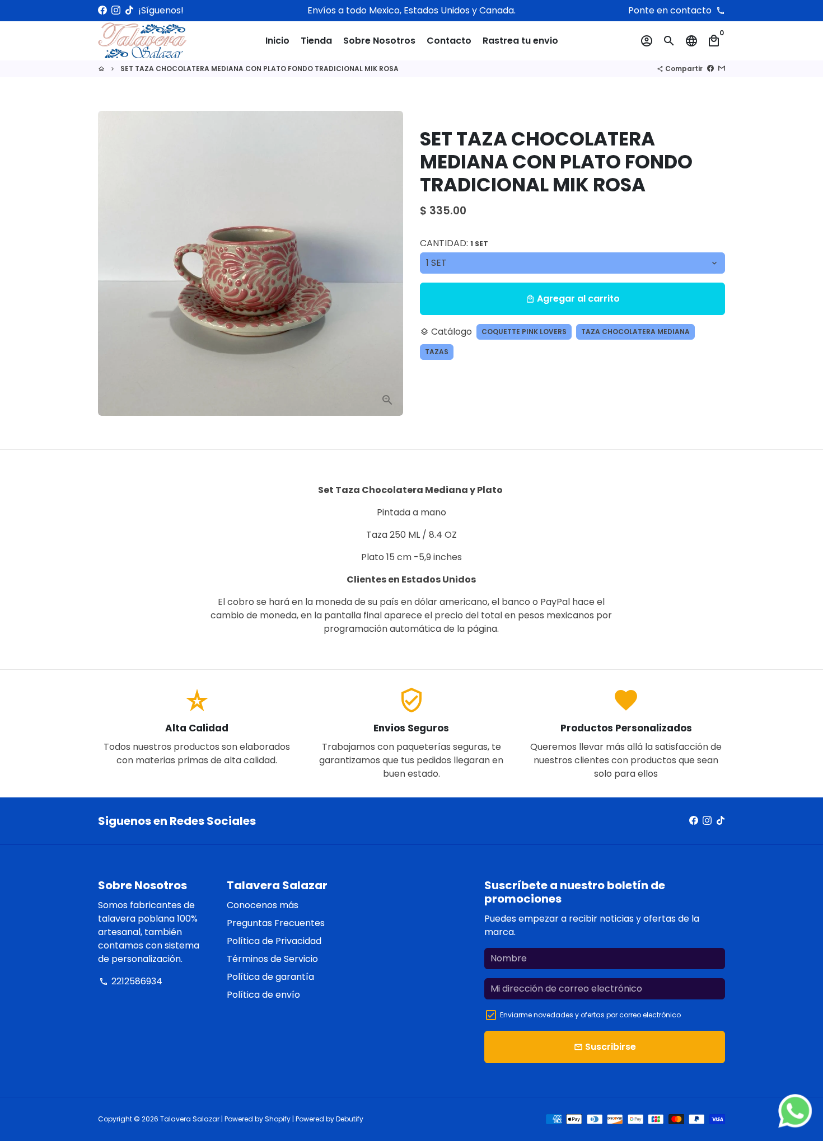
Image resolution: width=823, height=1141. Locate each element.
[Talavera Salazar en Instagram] (115, 10)
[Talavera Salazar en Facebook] (102, 10)
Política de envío (263, 994)
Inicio (277, 40)
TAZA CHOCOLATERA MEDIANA (635, 331)
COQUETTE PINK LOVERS (524, 331)
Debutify (349, 1119)
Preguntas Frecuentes (276, 923)
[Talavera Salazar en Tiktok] (129, 10)
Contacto (449, 40)
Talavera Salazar (189, 1119)
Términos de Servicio (272, 958)
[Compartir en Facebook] (710, 68)
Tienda (316, 40)
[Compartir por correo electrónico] (721, 68)
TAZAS (436, 351)
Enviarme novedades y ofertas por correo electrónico (590, 1015)
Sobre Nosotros (379, 40)
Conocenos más (262, 905)
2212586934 (130, 981)
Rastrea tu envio (520, 40)
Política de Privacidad (274, 941)
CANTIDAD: (454, 243)
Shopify (278, 1119)
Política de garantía (270, 976)
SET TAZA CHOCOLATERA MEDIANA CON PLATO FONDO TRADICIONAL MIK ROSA (259, 68)
